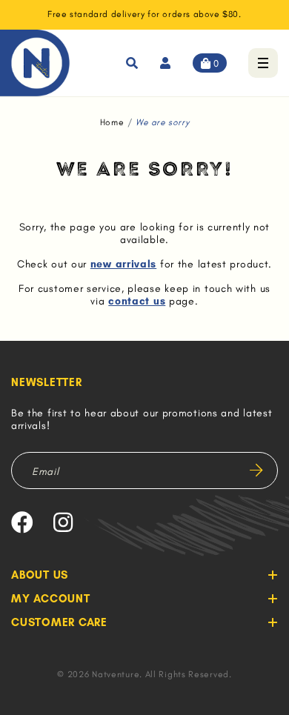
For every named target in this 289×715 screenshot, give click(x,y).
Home (112, 122)
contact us (136, 301)
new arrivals (123, 264)
